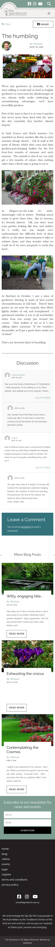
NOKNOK (27, 943)
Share (44, 24)
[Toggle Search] (49, 4)
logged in (26, 527)
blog (4, 853)
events (6, 864)
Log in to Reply (42, 397)
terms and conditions (14, 879)
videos (6, 858)
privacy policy (10, 884)
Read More (16, 633)
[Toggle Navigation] (49, 13)
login (5, 869)
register (6, 874)
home (5, 848)
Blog (7, 24)
